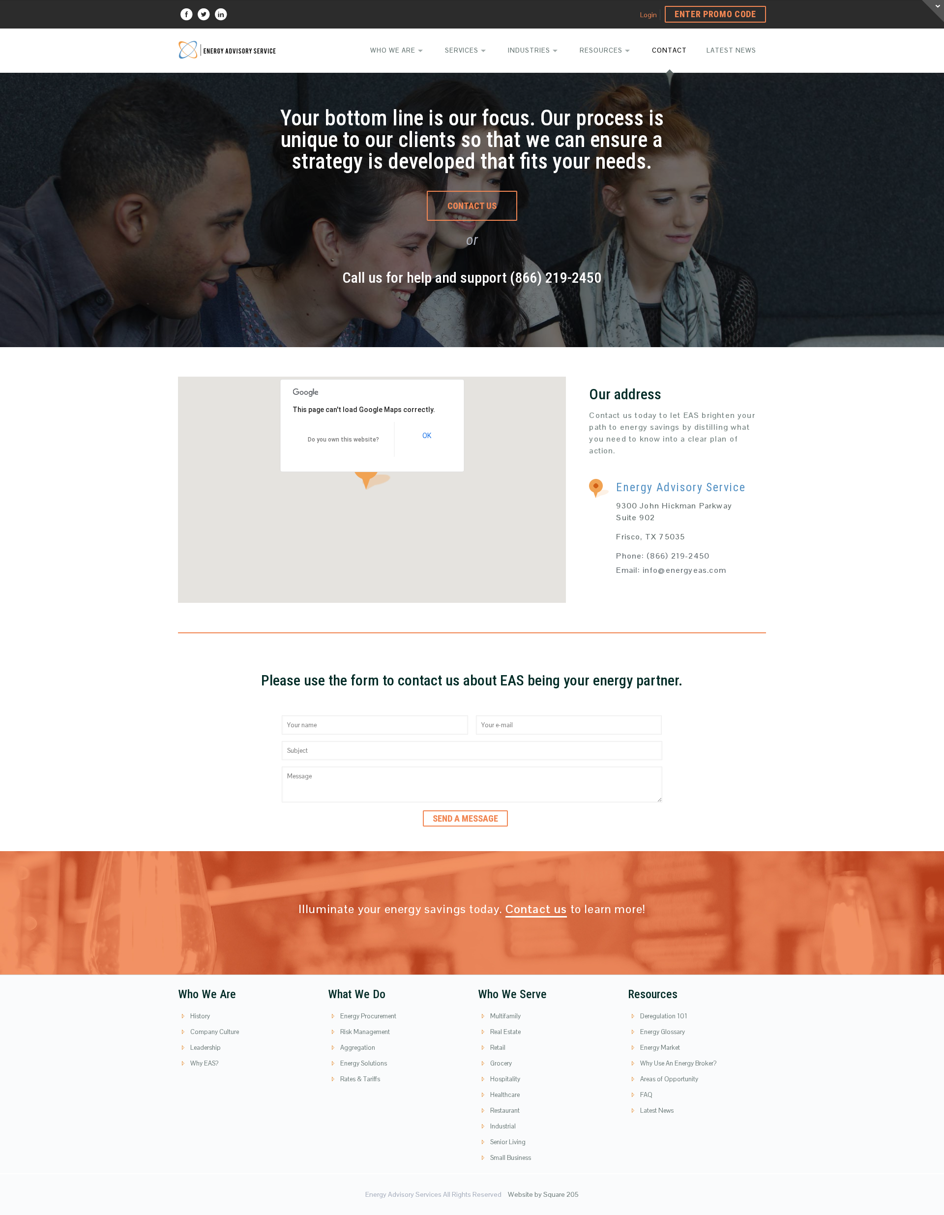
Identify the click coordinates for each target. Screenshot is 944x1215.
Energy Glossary (662, 1032)
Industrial (503, 1126)
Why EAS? (204, 1063)
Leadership (205, 1047)
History (200, 1016)
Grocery (501, 1063)
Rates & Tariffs (360, 1079)
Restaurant (505, 1110)
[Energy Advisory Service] (227, 49)
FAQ (646, 1095)
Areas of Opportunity (669, 1079)
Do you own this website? (343, 439)
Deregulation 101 (663, 1016)
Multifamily (505, 1016)
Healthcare (505, 1095)
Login (648, 14)
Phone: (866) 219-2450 (662, 556)
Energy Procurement (368, 1016)
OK (426, 436)
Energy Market (660, 1047)
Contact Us (472, 206)
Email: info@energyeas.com (671, 570)
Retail (497, 1047)
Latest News (657, 1110)
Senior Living (508, 1142)
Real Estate (505, 1032)
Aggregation (357, 1047)
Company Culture (214, 1032)
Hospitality (505, 1079)
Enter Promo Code (715, 14)
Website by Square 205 (543, 1194)
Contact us (536, 909)
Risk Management (365, 1032)
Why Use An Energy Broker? (678, 1063)
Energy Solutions (363, 1063)
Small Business (510, 1158)
